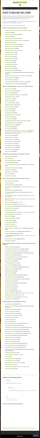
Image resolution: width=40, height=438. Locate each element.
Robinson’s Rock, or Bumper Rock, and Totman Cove (16, 130)
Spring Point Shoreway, (10, 70)
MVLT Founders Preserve (10, 147)
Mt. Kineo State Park (9, 282)
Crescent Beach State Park (10, 44)
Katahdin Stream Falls (15, 257)
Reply (13, 381)
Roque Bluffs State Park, (10, 358)
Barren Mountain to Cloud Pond (11, 274)
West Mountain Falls (9, 184)
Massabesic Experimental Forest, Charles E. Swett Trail (16, 30)
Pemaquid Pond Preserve (10, 96)
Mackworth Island (8, 60)
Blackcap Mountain (9, 270)
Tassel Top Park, (8, 62)
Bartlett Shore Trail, (9, 175)
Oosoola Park (8, 288)
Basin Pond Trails (8, 116)
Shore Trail (7, 265)
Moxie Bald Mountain (9, 296)
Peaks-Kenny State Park (10, 268)
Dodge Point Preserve (9, 104)
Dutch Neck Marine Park (10, 145)
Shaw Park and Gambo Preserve (11, 50)
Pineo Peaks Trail (8, 335)
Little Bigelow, (8, 192)
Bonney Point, (8, 216)
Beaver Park (7, 158)
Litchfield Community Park (10, 160)
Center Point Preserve (9, 90)
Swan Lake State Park (9, 143)
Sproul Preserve (8, 100)
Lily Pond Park (8, 319)
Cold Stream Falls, (9, 298)
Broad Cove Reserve (9, 48)
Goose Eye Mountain (9, 206)
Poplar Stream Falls (9, 190)
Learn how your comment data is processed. (26, 428)
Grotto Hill (7, 356)
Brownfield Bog (8, 202)
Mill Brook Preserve (9, 79)
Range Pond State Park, (10, 162)
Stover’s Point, (8, 108)
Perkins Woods (8, 173)
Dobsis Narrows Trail (9, 329)
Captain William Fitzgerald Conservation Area (14, 40)
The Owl (7, 257)
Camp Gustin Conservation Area (11, 167)
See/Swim (5, 25)
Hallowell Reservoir (9, 156)
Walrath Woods (8, 224)
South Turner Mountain (10, 252)
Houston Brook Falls (9, 260)
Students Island (8, 220)
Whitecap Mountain (9, 222)
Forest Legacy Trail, (9, 180)
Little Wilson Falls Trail (10, 276)
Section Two (25, 75)
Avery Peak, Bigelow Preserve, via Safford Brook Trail (16, 195)
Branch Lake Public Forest (10, 337)
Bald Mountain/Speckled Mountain (12, 214)
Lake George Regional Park (10, 262)
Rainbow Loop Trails (9, 266)
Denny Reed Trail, (8, 128)
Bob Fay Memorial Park (10, 77)
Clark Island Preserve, (9, 139)
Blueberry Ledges (8, 246)
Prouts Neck (7, 66)
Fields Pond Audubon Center (11, 339)
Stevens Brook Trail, (9, 204)
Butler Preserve (8, 56)
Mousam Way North (9, 72)
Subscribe (36, 435)
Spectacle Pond (8, 169)
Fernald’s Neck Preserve (10, 114)
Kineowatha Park (8, 240)
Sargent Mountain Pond (10, 349)
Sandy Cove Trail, (8, 366)
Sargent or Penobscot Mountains (12, 306)
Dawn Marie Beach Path (10, 331)
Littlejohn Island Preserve (10, 83)
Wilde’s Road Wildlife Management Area (13, 94)
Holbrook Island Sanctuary (10, 313)
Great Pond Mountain (22, 120)
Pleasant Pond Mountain (10, 292)
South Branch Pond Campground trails (13, 249)
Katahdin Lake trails (9, 254)
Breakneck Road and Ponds (10, 347)
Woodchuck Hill (8, 273)
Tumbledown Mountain (9, 226)
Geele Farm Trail (8, 151)
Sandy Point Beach (9, 141)
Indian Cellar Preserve (9, 54)
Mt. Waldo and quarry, (9, 106)
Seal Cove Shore (8, 135)
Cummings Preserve (9, 52)
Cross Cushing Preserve (10, 102)
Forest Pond (7, 182)
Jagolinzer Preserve (9, 58)
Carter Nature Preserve (10, 364)
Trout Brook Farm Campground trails (12, 251)
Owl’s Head (7, 290)
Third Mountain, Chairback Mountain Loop (14, 278)
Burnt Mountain (8, 186)
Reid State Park (8, 112)
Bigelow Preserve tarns (10, 198)
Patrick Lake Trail (8, 341)
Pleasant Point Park (9, 42)
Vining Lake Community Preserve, (12, 315)
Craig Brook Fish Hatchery (10, 120)
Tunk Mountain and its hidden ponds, (12, 327)
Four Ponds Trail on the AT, (10, 238)
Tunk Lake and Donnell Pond (11, 323)
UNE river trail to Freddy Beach (11, 34)
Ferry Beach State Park (10, 64)
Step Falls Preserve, (9, 210)
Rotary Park (7, 36)
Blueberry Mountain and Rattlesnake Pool (13, 228)
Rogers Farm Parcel (9, 68)
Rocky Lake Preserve (9, 368)
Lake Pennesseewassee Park (11, 212)
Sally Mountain (8, 284)
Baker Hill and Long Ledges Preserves (13, 362)
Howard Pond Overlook (10, 208)
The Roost (7, 233)
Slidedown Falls (8, 286)
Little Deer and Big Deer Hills (11, 231)
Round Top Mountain (15, 164)
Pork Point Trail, (8, 92)
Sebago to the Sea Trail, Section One (12, 75)
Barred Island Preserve (10, 317)
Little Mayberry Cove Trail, (10, 333)
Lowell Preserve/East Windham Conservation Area (15, 81)
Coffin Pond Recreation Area (11, 38)
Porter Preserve (8, 88)
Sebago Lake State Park (10, 46)
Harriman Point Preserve (10, 311)
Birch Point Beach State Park (11, 122)
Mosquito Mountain (9, 294)
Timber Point (7, 32)
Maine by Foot (20, 2)
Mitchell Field (8, 110)
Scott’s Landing (8, 321)
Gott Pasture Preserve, (10, 171)
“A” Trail (7, 164)
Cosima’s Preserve (9, 98)
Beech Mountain (8, 304)
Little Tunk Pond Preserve (10, 360)
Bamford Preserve (9, 137)
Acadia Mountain (8, 343)
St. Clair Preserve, (9, 118)
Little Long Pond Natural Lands (11, 345)
